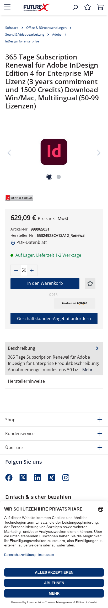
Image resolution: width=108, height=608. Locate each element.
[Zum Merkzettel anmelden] (90, 283)
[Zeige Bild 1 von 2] (49, 177)
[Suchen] (75, 7)
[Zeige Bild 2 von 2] (59, 177)
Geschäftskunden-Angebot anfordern (54, 318)
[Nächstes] (99, 152)
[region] (54, 152)
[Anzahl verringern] (15, 270)
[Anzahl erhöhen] (31, 270)
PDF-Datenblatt (31, 242)
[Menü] (7, 7)
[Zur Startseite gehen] (37, 7)
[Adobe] (17, 197)
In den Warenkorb (45, 283)
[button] (74, 303)
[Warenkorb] (100, 7)
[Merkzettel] (87, 7)
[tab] (54, 358)
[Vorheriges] (9, 152)
